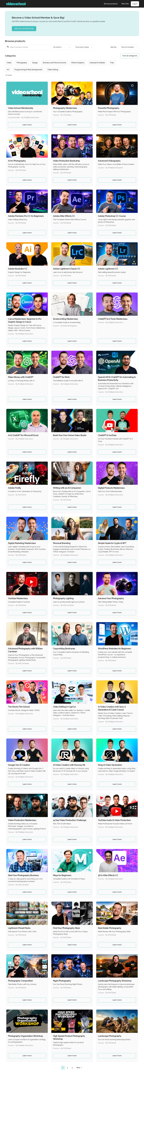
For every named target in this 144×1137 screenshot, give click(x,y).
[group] (63, 66)
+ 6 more (8, 75)
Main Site (125, 4)
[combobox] (61, 47)
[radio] (9, 62)
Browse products (111, 4)
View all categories (129, 56)
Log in (135, 4)
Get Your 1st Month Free (24, 29)
